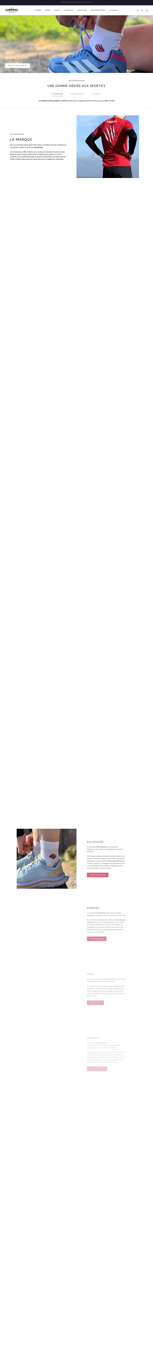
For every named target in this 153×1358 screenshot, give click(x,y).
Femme (47, 10)
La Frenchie (68, 10)
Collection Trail (95, 1002)
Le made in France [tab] (77, 94)
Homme (38, 10)
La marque (113, 10)
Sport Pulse (82, 10)
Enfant (57, 10)
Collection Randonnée (97, 875)
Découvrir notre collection (17, 65)
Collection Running (96, 939)
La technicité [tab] (57, 94)
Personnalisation (98, 10)
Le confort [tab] (96, 94)
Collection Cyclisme (97, 1069)
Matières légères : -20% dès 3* (76, 3)
